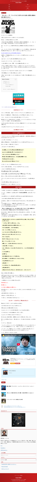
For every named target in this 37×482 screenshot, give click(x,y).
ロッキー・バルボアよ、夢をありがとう (9, 89)
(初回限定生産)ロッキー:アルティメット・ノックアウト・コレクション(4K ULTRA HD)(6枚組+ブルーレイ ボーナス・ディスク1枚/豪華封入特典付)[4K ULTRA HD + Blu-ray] (22, 359)
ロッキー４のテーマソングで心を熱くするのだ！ (11, 52)
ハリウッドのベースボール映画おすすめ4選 (15, 399)
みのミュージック (5, 468)
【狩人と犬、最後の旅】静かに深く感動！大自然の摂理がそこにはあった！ (20, 392)
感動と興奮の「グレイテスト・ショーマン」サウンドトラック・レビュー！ (20, 386)
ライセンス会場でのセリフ (10, 84)
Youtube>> (3, 447)
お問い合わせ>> (4, 450)
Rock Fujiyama (5, 466)
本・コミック (28, 6)
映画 (27, 4)
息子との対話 (8, 86)
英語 (9, 6)
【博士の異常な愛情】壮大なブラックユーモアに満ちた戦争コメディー (14, 407)
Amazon (12, 363)
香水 (9, 8)
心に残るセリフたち (7, 82)
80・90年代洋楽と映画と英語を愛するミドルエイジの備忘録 (18, 479)
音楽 (9, 4)
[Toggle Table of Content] (15, 79)
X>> (1, 445)
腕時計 (28, 8)
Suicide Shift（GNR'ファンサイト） (9, 464)
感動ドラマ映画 (4, 379)
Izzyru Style (18, 2)
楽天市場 (17, 363)
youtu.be (2, 355)
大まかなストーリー (6, 81)
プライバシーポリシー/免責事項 (18, 475)
